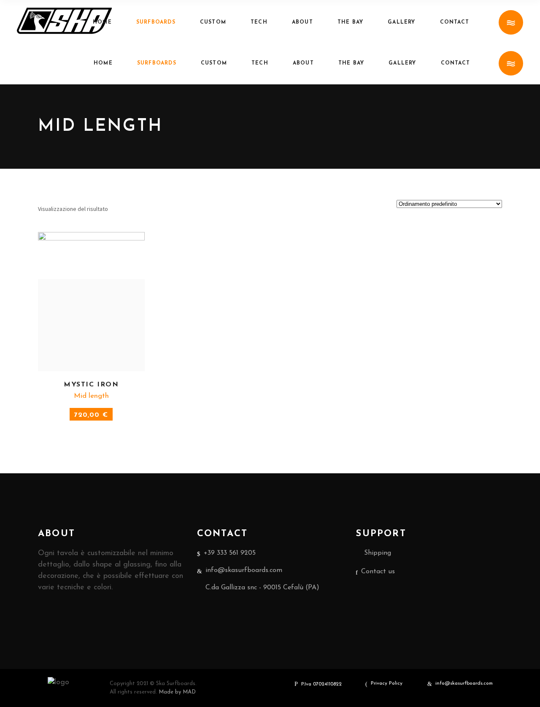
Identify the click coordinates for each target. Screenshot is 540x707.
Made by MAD (177, 692)
